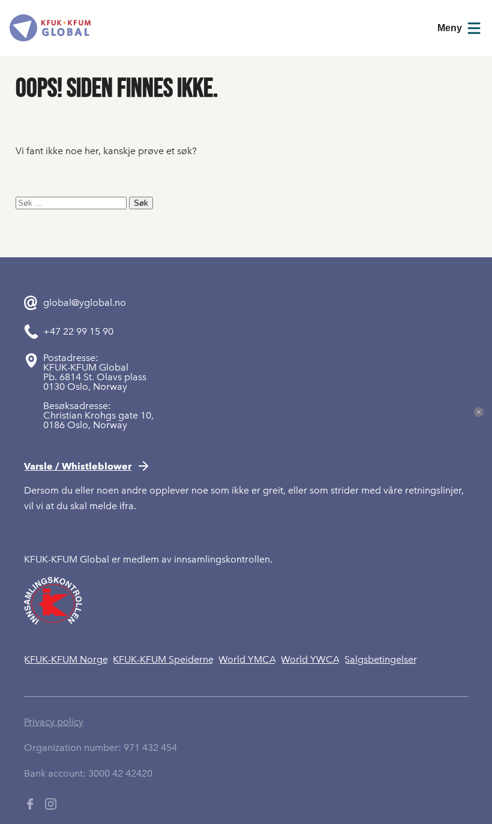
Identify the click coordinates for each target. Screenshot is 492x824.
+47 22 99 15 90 (78, 331)
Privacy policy (53, 721)
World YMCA (247, 659)
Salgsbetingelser (380, 659)
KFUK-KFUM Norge (66, 659)
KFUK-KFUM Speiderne (163, 659)
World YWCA (310, 659)
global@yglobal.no (84, 303)
